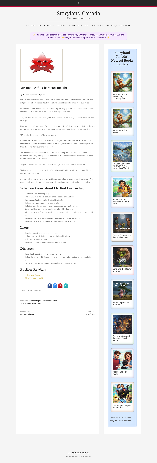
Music (128, 26)
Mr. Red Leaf (36, 303)
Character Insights (78, 26)
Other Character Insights (34, 278)
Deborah (25, 95)
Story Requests (114, 26)
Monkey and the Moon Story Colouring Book (120, 96)
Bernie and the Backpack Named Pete (121, 201)
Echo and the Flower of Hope (122, 270)
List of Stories (46, 26)
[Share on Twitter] (55, 287)
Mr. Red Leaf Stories (32, 275)
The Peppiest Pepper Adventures (122, 406)
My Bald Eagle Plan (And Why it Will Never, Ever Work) (121, 166)
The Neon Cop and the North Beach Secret (121, 338)
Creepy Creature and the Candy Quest (122, 236)
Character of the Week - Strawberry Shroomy (66, 35)
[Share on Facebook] (50, 287)
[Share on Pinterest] (60, 287)
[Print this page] (66, 287)
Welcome (30, 26)
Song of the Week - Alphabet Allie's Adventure (85, 37)
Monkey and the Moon (120, 131)
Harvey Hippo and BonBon (121, 303)
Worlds (61, 26)
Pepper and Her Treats (120, 373)
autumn (28, 303)
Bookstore (97, 26)
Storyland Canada (78, 13)
